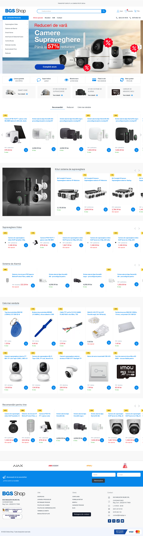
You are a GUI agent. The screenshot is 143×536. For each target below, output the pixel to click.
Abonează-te (98, 480)
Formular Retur (77, 499)
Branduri (47, 18)
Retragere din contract (81, 514)
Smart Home (9, 32)
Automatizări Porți (11, 49)
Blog (73, 508)
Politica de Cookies (43, 505)
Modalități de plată (43, 513)
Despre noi (40, 496)
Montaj (74, 502)
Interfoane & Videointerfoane (14, 37)
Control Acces (9, 41)
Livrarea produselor (44, 499)
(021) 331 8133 (117, 509)
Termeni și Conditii (43, 510)
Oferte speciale (38, 18)
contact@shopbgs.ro (119, 515)
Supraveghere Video (11, 24)
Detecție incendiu (10, 45)
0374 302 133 (117, 512)
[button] (140, 47)
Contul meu (76, 496)
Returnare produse (43, 502)
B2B (53, 18)
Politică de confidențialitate (46, 508)
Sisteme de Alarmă (11, 28)
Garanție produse (78, 505)
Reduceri (8, 53)
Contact (59, 18)
